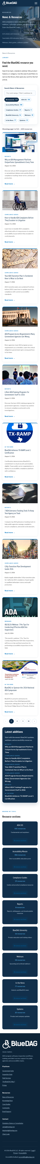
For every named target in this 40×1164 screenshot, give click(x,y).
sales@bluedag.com (8, 1127)
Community (6, 1108)
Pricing (4, 1085)
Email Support (6, 1111)
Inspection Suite (7, 1074)
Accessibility (23, 1153)
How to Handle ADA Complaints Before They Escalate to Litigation (19, 219)
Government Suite (8, 1071)
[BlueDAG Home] (9, 3)
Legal (33, 1150)
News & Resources (8, 1097)
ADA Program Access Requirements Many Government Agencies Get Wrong (20, 335)
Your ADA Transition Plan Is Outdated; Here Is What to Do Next (19, 277)
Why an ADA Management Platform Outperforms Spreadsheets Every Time (19, 161)
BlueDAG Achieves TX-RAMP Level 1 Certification (18, 451)
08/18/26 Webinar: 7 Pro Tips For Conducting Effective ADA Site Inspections (17, 627)
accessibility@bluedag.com (26, 1157)
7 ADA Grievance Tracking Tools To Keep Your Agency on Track (19, 512)
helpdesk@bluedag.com (9, 1130)
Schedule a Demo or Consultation (12, 1123)
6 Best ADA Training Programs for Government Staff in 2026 (17, 393)
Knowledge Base (7, 1100)
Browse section (20, 840)
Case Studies (6, 1104)
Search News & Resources (14, 88)
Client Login (6, 1134)
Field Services (6, 1078)
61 (28, 721)
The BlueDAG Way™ (8, 1081)
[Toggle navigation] (36, 3)
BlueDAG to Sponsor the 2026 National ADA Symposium (19, 689)
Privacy (15, 1153)
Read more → (10, 184)
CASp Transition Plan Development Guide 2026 (18, 567)
